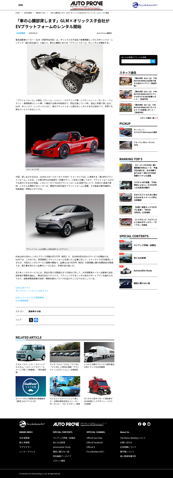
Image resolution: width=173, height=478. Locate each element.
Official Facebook (94, 442)
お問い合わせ (126, 442)
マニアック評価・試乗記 (64, 437)
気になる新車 (59, 442)
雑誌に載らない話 (61, 451)
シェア (19, 319)
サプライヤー (25, 446)
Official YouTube (94, 437)
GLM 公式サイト (23, 287)
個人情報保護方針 (128, 456)
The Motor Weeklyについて (133, 437)
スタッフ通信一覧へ (148, 118)
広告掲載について (128, 446)
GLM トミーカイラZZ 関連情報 (30, 297)
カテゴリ (20, 311)
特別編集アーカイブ (62, 456)
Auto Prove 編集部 (104, 33)
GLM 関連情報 (22, 300)
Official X (90, 446)
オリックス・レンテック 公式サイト (32, 290)
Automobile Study (62, 446)
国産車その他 (34, 311)
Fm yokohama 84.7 (95, 451)
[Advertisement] (138, 33)
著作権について (127, 451)
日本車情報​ (20, 33)
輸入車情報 (24, 442)
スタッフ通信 (59, 460)
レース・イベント (27, 451)
